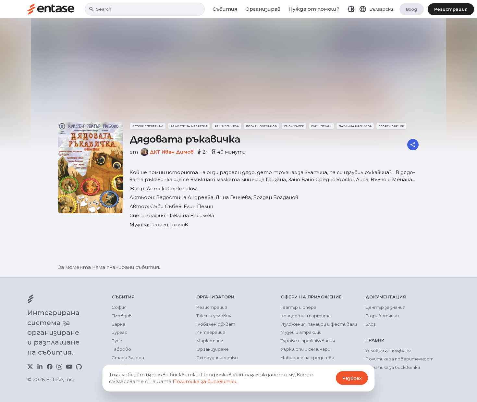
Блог (370, 324)
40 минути (231, 152)
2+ (205, 152)
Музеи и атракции (301, 332)
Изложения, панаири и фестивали (319, 324)
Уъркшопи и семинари (305, 349)
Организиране (212, 349)
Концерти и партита (306, 315)
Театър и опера (298, 307)
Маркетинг (209, 340)
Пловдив (122, 315)
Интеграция (210, 332)
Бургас (119, 332)
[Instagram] (59, 367)
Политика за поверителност (399, 358)
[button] (351, 9)
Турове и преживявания (308, 340)
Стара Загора (128, 357)
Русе (117, 340)
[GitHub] (79, 367)
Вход (411, 9)
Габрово (121, 349)
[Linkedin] (40, 367)
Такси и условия (213, 315)
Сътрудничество (217, 357)
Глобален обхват (215, 324)
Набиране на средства (307, 357)
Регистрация (451, 9)
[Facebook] (50, 367)
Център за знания (385, 307)
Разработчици (382, 315)
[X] (30, 366)
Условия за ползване (388, 350)
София (119, 307)
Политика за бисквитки (392, 367)
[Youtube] (69, 367)
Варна (118, 324)
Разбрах (351, 378)
